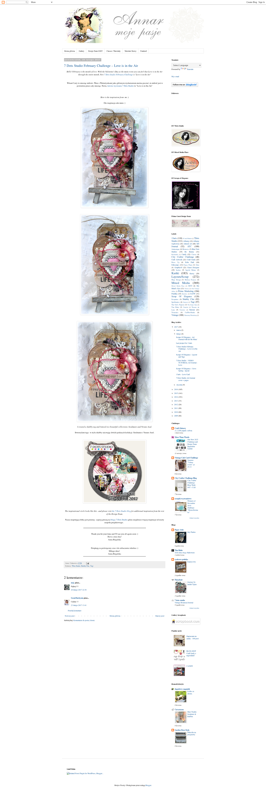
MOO (190, 286)
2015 (176, 393)
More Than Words (182, 437)
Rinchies (184, 294)
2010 (176, 412)
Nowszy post (70, 616)
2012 (176, 404)
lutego (178, 333)
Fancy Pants (188, 265)
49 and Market (187, 238)
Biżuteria (186, 249)
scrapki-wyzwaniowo (183, 498)
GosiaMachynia (77, 598)
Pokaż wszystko (194, 518)
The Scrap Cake (192, 305)
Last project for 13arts (184, 343)
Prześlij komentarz (74, 610)
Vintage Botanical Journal (184, 602)
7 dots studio (180, 600)
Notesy (187, 289)
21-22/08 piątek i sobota (183, 430)
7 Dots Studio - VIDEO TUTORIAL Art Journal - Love (186, 362)
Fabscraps (175, 265)
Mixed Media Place (177, 286)
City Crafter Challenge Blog (186, 478)
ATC (189, 246)
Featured (143, 51)
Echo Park (189, 262)
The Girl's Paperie (177, 305)
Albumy (186, 241)
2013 (176, 400)
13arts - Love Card (183, 374)
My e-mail (175, 76)
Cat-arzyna (179, 709)
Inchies (178, 270)
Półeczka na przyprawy (191, 733)
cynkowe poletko (181, 559)
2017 (176, 327)
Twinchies (174, 312)
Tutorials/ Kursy (130, 51)
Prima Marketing (185, 291)
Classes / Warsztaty (114, 51)
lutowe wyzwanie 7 (115, 85)
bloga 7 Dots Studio (119, 519)
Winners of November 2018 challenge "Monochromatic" (192, 506)
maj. (73, 582)
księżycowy (191, 562)
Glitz (197, 265)
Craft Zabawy (180, 428)
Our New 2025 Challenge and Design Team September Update (192, 444)
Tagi (91, 566)
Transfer (185, 307)
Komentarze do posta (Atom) (84, 620)
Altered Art (187, 243)
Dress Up (175, 262)
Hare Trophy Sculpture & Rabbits (192, 714)
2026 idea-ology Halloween (185, 552)
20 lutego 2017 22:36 (79, 589)
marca (178, 330)
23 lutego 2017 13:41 (79, 605)
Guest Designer (193, 267)
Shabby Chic (85, 566)
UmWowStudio (190, 312)
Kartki (175, 273)
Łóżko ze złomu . (190, 692)
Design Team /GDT (95, 51)
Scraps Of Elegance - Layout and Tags (186, 355)
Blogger (148, 785)
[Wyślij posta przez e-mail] (87, 563)
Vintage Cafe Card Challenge (186, 457)
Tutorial (192, 309)
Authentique (175, 249)
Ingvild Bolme (190, 270)
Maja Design (176, 280)
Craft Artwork (176, 259)
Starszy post (159, 616)
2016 (176, 389)
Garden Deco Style (182, 730)
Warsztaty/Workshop (190, 315)
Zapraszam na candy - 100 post (192, 637)
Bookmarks (174, 254)
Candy (184, 254)
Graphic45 (178, 267)
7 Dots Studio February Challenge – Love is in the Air (101, 65)
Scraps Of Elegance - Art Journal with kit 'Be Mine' (186, 338)
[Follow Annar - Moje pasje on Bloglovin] (184, 86)
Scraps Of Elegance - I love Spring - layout (186, 369)
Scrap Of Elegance (181, 296)
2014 (176, 397)
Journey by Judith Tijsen (192, 583)
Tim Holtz (175, 307)
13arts (174, 238)
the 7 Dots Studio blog (121, 511)
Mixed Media (180, 283)
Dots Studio (128, 85)
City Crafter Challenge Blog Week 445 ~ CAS (191, 483)
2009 (176, 415)
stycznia (179, 384)
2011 (176, 408)
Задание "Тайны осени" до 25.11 (191, 463)
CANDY (189, 666)
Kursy (192, 273)
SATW (192, 293)
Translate (190, 69)
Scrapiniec (175, 299)
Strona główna (69, 51)
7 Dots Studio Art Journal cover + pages (185, 379)
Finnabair (179, 579)
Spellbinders (175, 302)
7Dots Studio (76, 566)
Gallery (81, 51)
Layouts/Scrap (180, 276)
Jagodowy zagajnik (182, 689)
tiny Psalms (191, 532)
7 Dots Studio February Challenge (118, 74)
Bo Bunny (189, 251)
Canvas (193, 254)
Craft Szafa (191, 259)
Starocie (185, 302)
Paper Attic (179, 529)
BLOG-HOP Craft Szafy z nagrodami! (191, 653)
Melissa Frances (190, 280)
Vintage (174, 315)
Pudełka (174, 293)
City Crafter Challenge (182, 256)
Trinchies (182, 310)
